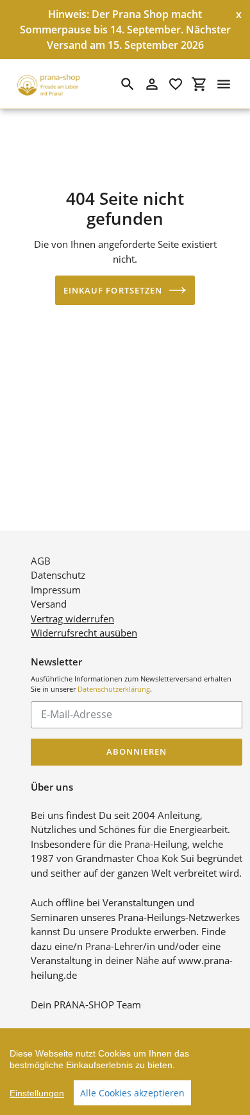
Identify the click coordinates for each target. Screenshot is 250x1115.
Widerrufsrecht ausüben (84, 632)
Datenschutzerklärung (114, 689)
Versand (49, 603)
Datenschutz (58, 574)
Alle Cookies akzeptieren (132, 1093)
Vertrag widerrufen (72, 618)
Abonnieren (136, 751)
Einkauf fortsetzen (112, 290)
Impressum (56, 589)
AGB (41, 560)
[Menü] (224, 84)
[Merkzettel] (175, 84)
